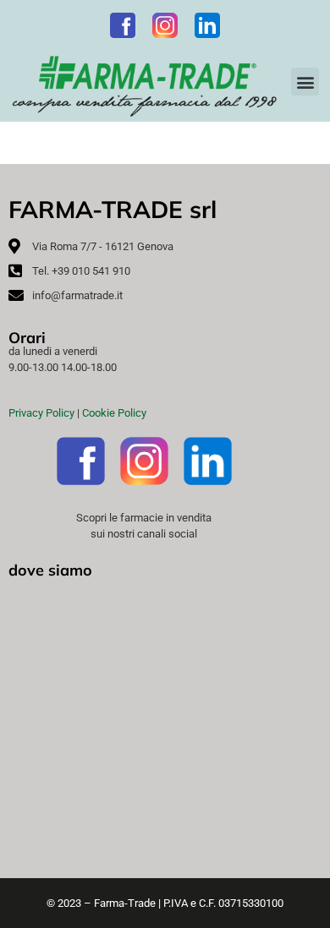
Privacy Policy (41, 413)
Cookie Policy (114, 413)
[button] (305, 82)
